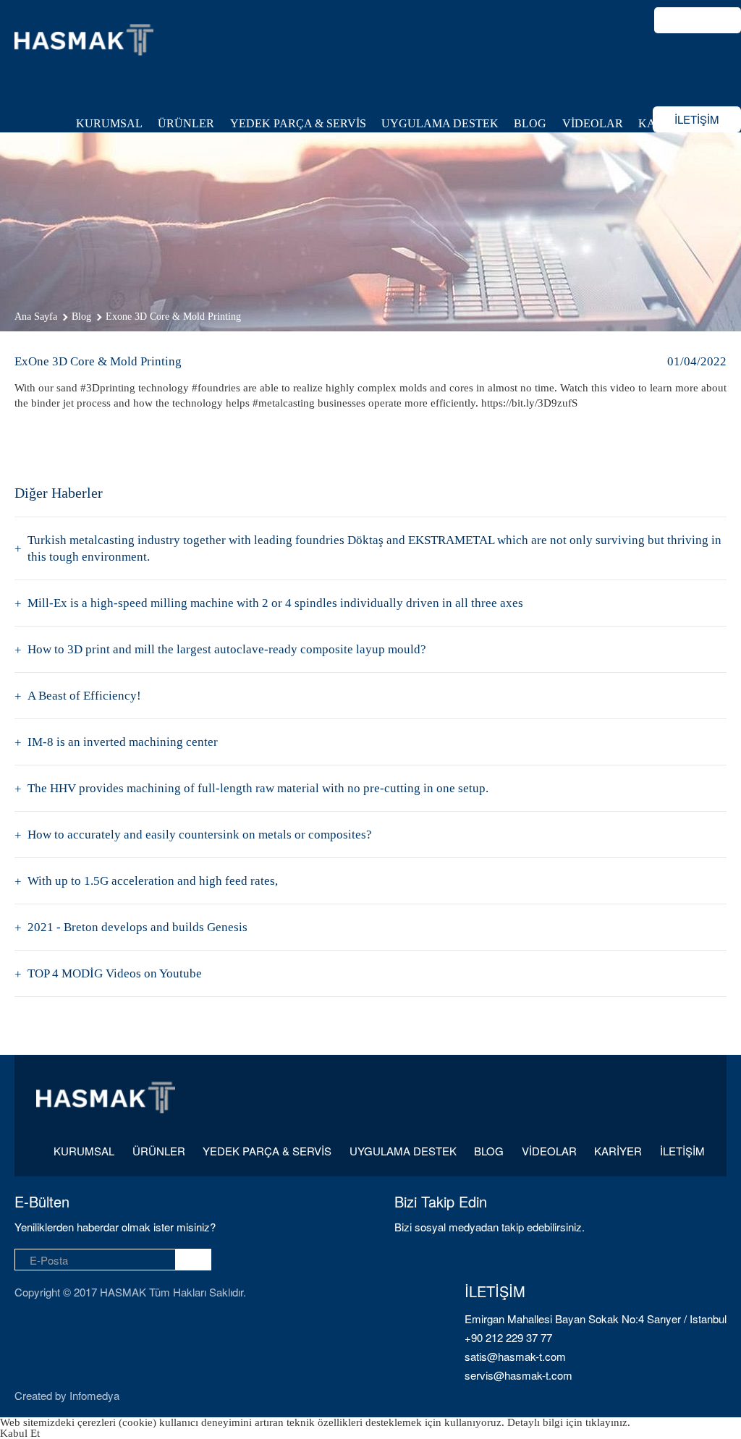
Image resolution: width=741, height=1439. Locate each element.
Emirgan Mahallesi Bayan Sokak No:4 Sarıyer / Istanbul (596, 1318)
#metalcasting (284, 403)
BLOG (530, 123)
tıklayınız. (607, 1422)
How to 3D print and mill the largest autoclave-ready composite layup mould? (226, 649)
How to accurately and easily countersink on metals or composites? (199, 834)
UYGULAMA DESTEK (440, 123)
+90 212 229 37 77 (508, 1337)
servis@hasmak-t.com (518, 1375)
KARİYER (618, 1151)
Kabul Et (20, 1433)
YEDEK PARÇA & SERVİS (298, 123)
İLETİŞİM (696, 119)
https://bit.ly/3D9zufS (529, 403)
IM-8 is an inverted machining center (122, 742)
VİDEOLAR (592, 123)
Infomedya (94, 1395)
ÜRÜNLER (186, 123)
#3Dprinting (107, 388)
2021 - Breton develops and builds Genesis (137, 927)
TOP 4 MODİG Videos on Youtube (114, 973)
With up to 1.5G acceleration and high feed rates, (152, 881)
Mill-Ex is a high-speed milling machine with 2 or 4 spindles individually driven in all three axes (275, 603)
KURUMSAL (109, 123)
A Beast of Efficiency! (84, 695)
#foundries (216, 388)
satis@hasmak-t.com (515, 1356)
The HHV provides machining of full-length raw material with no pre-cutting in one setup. (257, 788)
